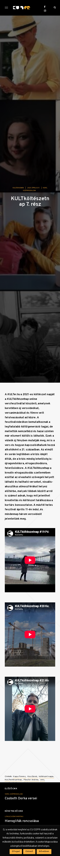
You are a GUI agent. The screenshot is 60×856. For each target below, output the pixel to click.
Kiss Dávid (32, 776)
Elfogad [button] (16, 851)
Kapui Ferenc (19, 776)
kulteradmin (18, 188)
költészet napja (46, 776)
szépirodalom (29, 191)
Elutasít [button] (29, 851)
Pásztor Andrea (31, 779)
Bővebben (44, 851)
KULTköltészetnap (13, 779)
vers (45, 188)
